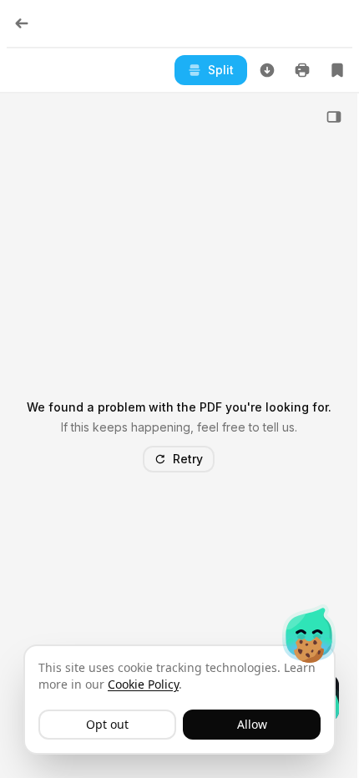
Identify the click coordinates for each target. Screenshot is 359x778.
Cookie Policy (143, 684)
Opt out (107, 724)
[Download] (267, 70)
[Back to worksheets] (22, 23)
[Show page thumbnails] (334, 117)
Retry (188, 459)
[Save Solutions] (337, 70)
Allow (252, 724)
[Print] (302, 70)
